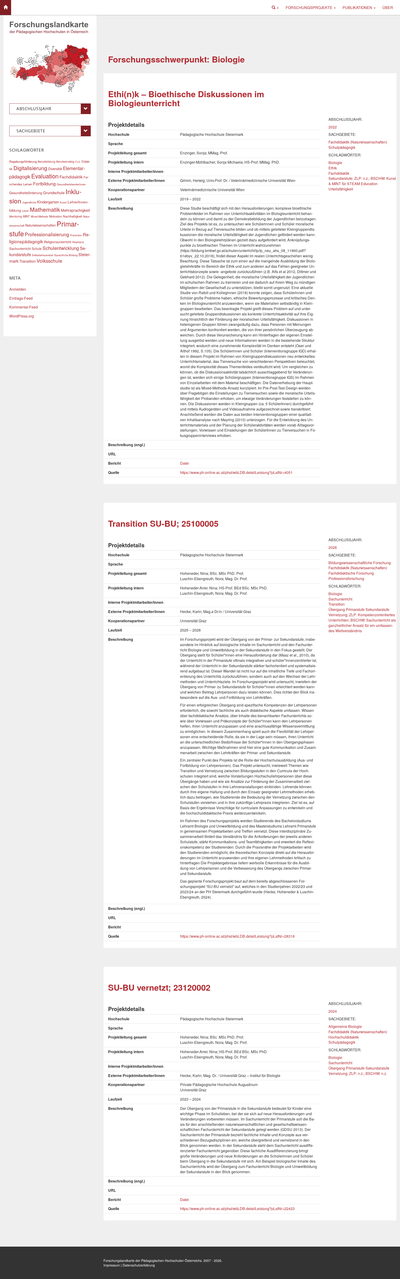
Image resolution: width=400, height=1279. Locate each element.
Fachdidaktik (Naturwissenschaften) (357, 142)
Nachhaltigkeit (72, 216)
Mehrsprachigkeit (75, 210)
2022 (332, 127)
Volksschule (49, 260)
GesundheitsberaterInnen (71, 184)
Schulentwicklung (61, 248)
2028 (332, 547)
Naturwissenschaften (40, 225)
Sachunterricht (340, 599)
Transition (336, 604)
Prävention (76, 235)
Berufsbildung (46, 161)
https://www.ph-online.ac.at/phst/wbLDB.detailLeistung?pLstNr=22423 (237, 1208)
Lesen (25, 210)
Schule (37, 248)
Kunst (63, 202)
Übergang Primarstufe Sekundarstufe (358, 609)
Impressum (111, 1265)
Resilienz (78, 242)
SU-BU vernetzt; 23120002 (159, 987)
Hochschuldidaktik (343, 1037)
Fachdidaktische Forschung (351, 573)
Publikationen (358, 7)
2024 (332, 1011)
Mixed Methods (39, 216)
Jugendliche (29, 202)
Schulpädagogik (341, 147)
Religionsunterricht (57, 241)
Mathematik (45, 209)
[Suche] (275, 7)
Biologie (335, 162)
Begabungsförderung (23, 161)
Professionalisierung (47, 234)
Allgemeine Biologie (345, 1026)
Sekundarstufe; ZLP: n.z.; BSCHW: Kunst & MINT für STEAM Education (362, 181)
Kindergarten (48, 202)
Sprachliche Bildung (66, 255)
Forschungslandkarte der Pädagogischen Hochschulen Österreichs (152, 1260)
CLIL (78, 161)
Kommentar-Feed (23, 307)
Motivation (55, 216)
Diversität (55, 168)
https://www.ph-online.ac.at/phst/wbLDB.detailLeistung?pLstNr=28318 (237, 936)
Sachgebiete (30, 131)
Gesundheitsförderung (25, 192)
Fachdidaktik (338, 173)
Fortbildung (44, 183)
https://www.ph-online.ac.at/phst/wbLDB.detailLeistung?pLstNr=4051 (236, 472)
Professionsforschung (346, 578)
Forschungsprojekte (309, 7)
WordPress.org (21, 316)
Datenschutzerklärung (139, 1265)
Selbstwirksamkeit (42, 255)
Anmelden (17, 289)
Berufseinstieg (65, 161)
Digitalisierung (30, 168)
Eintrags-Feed (21, 298)
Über (387, 7)
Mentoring (15, 216)
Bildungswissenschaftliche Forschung (359, 562)
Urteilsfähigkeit (340, 189)
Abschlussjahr (33, 108)
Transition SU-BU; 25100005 (163, 523)
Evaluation (45, 176)
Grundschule (54, 192)
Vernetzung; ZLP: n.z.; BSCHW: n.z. (357, 1073)
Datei (184, 463)
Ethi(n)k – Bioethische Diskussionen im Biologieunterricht (186, 98)
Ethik (332, 168)
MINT (26, 216)
